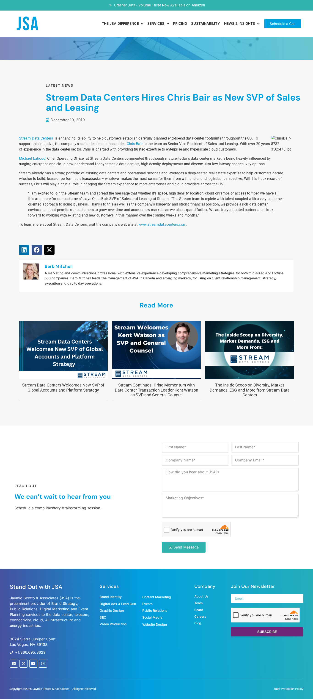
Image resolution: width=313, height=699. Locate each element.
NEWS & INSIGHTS (239, 23)
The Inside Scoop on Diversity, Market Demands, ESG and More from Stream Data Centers (250, 390)
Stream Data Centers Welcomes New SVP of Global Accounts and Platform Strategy (63, 387)
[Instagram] (43, 664)
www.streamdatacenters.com (162, 224)
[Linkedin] (14, 664)
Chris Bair (135, 144)
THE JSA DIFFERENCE (120, 23)
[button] (24, 250)
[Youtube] (33, 664)
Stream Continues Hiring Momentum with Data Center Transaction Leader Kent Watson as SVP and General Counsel (156, 390)
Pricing (180, 23)
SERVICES (156, 23)
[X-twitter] (23, 664)
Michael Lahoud (32, 158)
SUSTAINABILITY (205, 23)
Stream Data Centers (36, 138)
